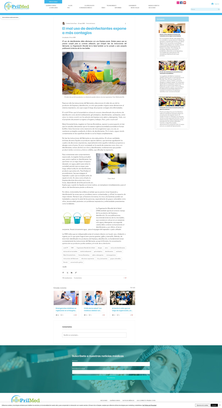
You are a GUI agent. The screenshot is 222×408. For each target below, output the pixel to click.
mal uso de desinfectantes (118, 248)
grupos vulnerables (115, 258)
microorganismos (111, 255)
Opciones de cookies (202, 405)
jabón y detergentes (97, 255)
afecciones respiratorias (87, 258)
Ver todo (132, 287)
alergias (100, 248)
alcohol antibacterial (85, 251)
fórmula (65, 262)
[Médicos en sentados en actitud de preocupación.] (94, 298)
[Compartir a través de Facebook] (63, 272)
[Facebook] (181, 2)
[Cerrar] (220, 405)
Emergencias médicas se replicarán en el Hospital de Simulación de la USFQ (66, 309)
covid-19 (65, 248)
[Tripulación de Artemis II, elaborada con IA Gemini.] (122, 298)
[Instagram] (178, 2)
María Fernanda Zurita (69, 255)
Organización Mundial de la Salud (86, 248)
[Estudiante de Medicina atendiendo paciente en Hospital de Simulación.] (66, 298)
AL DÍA (65, 266)
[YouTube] (184, 2)
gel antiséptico (98, 251)
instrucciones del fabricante (70, 258)
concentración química (76, 262)
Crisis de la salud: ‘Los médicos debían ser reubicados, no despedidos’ (93, 309)
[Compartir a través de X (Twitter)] (67, 272)
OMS (72, 248)
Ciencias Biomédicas (83, 255)
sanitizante (119, 251)
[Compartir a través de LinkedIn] (71, 272)
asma (106, 248)
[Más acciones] (125, 23)
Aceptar (214, 405)
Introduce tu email (78, 368)
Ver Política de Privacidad (149, 405)
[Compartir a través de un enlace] (76, 272)
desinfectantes (109, 251)
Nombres (75, 360)
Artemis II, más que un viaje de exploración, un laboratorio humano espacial (121, 309)
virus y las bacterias (102, 258)
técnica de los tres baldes (70, 251)
